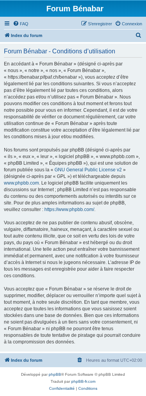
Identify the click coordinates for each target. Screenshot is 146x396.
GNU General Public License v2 (88, 169)
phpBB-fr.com (83, 381)
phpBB (55, 374)
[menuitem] (20, 23)
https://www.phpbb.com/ (69, 209)
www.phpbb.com (21, 183)
